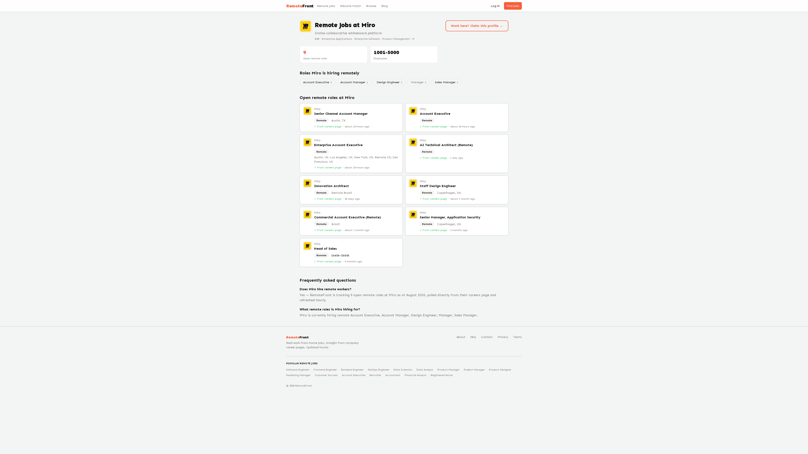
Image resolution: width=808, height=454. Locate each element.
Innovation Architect (331, 186)
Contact (487, 337)
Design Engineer (389, 82)
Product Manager (448, 369)
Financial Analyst (416, 375)
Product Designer (500, 369)
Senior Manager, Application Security (450, 217)
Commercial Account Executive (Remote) (347, 217)
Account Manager (354, 82)
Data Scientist (402, 369)
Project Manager (474, 369)
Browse (371, 6)
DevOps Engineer (378, 369)
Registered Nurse (442, 375)
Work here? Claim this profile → (477, 26)
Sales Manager (446, 82)
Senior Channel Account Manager (341, 114)
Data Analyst (424, 369)
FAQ (473, 337)
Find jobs (512, 6)
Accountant (392, 375)
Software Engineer (297, 369)
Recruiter (375, 375)
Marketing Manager (298, 375)
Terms (517, 337)
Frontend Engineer (325, 369)
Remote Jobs (326, 6)
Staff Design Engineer (438, 186)
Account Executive (317, 82)
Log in (495, 6)
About (461, 337)
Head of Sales (325, 249)
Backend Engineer (352, 369)
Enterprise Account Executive (338, 145)
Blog (384, 6)
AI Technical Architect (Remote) (446, 145)
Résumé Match (350, 6)
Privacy (503, 337)
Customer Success (326, 375)
